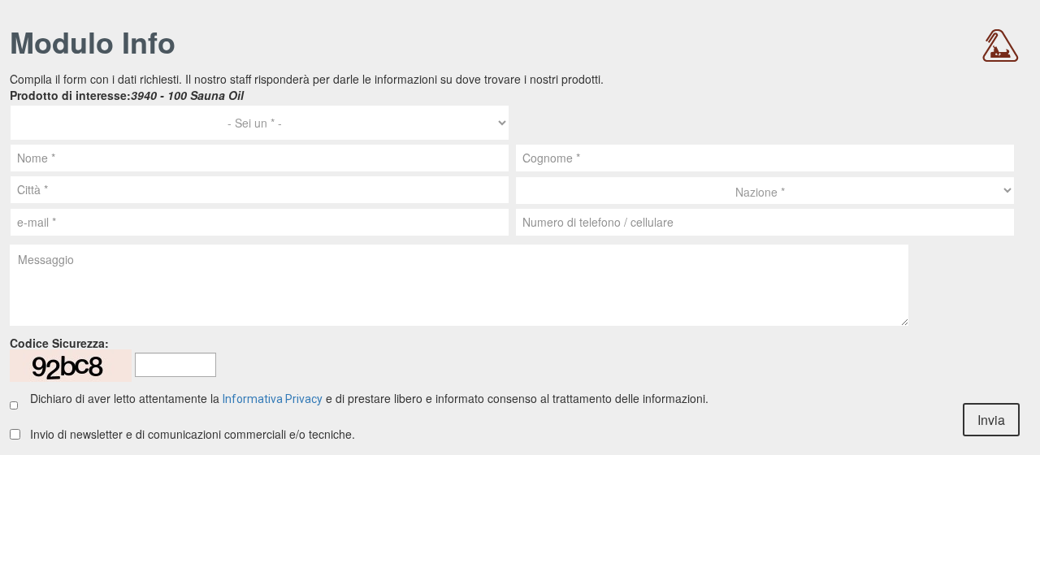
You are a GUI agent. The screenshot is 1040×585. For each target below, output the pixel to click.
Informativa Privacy (273, 398)
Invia (991, 419)
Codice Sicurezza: (59, 343)
